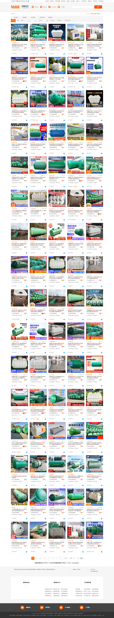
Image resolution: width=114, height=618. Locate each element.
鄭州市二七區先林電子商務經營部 (91, 591)
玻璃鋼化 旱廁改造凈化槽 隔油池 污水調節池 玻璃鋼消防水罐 (75, 178)
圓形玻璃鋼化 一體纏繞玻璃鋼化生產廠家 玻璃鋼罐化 (19, 244)
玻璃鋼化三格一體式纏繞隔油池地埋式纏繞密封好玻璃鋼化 (37, 477)
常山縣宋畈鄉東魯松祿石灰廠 (90, 589)
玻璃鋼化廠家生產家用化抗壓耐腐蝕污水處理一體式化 (94, 244)
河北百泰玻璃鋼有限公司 (16, 247)
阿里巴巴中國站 (26, 615)
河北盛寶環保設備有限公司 (53, 147)
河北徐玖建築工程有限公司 (16, 180)
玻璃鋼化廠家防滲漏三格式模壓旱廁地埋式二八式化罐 (56, 78)
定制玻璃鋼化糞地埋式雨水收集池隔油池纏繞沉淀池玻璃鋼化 (56, 543)
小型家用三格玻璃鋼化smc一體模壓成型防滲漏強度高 (38, 211)
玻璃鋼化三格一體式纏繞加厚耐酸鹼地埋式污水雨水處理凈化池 (56, 244)
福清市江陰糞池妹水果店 (66, 589)
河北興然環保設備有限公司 (72, 247)
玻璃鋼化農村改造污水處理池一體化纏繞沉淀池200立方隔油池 (37, 244)
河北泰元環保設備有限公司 (16, 48)
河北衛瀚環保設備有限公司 (34, 81)
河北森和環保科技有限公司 (72, 180)
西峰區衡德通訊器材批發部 (97, 589)
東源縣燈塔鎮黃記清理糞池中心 (59, 591)
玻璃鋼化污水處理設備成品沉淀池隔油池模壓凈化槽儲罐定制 (94, 211)
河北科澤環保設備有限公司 (91, 247)
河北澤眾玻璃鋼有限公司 (16, 213)
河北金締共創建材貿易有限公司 (72, 213)
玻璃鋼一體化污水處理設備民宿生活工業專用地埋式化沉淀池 (37, 112)
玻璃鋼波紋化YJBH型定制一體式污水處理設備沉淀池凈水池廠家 (75, 377)
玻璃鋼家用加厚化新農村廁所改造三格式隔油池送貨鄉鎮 (19, 112)
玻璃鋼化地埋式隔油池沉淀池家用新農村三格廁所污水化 (19, 278)
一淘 (48, 615)
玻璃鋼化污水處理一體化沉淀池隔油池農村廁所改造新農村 (37, 78)
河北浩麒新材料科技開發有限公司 (34, 147)
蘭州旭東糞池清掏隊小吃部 (50, 593)
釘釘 (91, 615)
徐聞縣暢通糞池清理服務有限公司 (68, 593)
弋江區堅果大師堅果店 (88, 595)
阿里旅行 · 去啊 (52, 615)
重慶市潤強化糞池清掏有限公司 (67, 595)
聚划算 (44, 615)
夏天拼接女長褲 (79, 595)
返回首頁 (69, 563)
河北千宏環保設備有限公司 (16, 280)
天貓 (41, 615)
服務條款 (60, 613)
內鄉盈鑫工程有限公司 (80, 593)
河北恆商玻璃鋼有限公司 (91, 180)
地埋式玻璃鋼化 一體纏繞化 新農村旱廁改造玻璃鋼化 (75, 477)
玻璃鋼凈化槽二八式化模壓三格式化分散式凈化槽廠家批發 (56, 278)
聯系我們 (76, 613)
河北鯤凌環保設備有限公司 (34, 48)
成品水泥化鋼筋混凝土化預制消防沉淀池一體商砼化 (75, 211)
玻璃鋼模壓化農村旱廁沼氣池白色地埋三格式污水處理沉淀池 (56, 45)
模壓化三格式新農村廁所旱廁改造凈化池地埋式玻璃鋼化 (75, 278)
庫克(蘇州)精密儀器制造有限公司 (90, 593)
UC (82, 615)
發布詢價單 (93, 569)
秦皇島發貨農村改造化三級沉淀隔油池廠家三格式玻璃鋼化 (37, 443)
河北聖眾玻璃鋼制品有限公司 (91, 147)
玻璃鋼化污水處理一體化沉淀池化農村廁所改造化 (94, 78)
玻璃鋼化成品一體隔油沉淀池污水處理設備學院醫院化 (75, 410)
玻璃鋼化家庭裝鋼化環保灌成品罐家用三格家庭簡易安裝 (94, 443)
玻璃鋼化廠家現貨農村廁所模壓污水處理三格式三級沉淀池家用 (94, 45)
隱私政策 (65, 613)
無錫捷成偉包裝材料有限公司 (82, 591)
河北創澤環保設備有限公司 (53, 48)
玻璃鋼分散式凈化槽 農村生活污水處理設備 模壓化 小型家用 (75, 45)
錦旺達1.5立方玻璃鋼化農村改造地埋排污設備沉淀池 (19, 145)
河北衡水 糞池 (80, 569)
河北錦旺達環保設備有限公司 (16, 147)
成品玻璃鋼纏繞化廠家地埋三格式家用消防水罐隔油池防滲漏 (56, 112)
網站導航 (81, 613)
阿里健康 (94, 615)
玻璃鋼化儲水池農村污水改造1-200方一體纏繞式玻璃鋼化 (56, 443)
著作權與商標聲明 (49, 613)
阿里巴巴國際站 (19, 615)
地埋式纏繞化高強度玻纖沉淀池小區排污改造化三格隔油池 (56, 145)
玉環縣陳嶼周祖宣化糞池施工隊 (59, 595)
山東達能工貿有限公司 (96, 593)
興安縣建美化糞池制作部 (50, 591)
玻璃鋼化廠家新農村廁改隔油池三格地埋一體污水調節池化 (56, 510)
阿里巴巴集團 (12, 615)
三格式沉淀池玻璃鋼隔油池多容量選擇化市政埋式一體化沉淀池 (75, 443)
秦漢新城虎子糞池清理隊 (58, 589)
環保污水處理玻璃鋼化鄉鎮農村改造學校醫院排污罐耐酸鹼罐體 (37, 410)
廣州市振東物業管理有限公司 (98, 591)
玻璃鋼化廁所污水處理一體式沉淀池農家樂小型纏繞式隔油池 (37, 45)
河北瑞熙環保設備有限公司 (34, 247)
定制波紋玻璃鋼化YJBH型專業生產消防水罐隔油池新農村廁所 (75, 78)
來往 (88, 615)
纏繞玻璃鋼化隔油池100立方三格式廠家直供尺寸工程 (57, 178)
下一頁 (65, 558)
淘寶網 (37, 615)
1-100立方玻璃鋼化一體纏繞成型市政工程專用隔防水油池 (19, 211)
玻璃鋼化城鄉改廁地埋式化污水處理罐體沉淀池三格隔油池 (56, 477)
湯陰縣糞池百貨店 (48, 589)
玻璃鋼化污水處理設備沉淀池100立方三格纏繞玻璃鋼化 (94, 278)
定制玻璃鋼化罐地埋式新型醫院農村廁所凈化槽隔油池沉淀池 (37, 145)
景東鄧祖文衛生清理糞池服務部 (51, 595)
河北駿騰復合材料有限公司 (53, 280)
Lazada (102, 615)
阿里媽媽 (58, 615)
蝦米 (62, 615)
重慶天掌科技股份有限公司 (97, 595)
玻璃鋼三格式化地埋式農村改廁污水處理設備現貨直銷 (94, 410)
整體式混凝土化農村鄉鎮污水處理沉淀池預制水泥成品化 (19, 78)
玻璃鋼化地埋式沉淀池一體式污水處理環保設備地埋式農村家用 (37, 278)
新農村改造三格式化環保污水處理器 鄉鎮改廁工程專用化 (94, 510)
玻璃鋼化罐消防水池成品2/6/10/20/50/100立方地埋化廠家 (94, 477)
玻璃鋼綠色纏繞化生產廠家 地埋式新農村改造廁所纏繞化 (38, 510)
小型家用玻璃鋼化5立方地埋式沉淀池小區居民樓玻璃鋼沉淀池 (19, 510)
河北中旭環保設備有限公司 (91, 48)
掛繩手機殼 (78, 589)
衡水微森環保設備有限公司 (34, 180)
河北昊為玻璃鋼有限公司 (72, 147)
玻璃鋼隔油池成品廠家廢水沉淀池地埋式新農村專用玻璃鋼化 (75, 145)
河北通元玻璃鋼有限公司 (53, 180)
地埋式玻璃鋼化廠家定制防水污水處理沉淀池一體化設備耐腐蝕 (75, 510)
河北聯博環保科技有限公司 (91, 213)
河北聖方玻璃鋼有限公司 (91, 114)
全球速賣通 (33, 615)
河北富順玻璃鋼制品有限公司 (53, 247)
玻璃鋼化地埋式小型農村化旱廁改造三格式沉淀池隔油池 (37, 178)
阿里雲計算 (66, 615)
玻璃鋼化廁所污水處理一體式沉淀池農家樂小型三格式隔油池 (19, 178)
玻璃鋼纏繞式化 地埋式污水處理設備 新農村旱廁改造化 (19, 45)
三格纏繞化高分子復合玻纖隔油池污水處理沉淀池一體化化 (56, 410)
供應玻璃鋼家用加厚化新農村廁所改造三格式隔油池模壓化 (19, 543)
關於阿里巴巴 (70, 613)
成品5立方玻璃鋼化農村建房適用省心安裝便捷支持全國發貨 (19, 443)
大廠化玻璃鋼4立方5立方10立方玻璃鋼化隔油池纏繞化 (94, 178)
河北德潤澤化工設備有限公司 (91, 280)
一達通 (98, 615)
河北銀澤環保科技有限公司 (34, 280)
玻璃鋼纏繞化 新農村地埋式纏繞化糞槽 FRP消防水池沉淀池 (75, 244)
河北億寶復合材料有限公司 (72, 48)
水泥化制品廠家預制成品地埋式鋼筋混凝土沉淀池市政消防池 (75, 112)
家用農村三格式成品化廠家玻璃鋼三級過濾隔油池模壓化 (56, 211)
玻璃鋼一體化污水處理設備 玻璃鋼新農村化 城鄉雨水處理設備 (94, 145)
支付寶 (84, 615)
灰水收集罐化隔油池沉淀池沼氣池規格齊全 (19, 477)
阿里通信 (75, 615)
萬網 (79, 615)
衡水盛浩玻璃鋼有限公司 (72, 280)
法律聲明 (56, 613)
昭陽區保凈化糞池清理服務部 (59, 593)
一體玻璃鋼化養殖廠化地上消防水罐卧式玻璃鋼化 (37, 543)
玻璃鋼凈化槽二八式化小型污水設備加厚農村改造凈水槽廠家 (94, 112)
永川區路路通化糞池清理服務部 (67, 591)
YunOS (71, 615)
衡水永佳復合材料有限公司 (53, 213)
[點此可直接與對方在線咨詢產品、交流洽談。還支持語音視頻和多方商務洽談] (45, 54)
